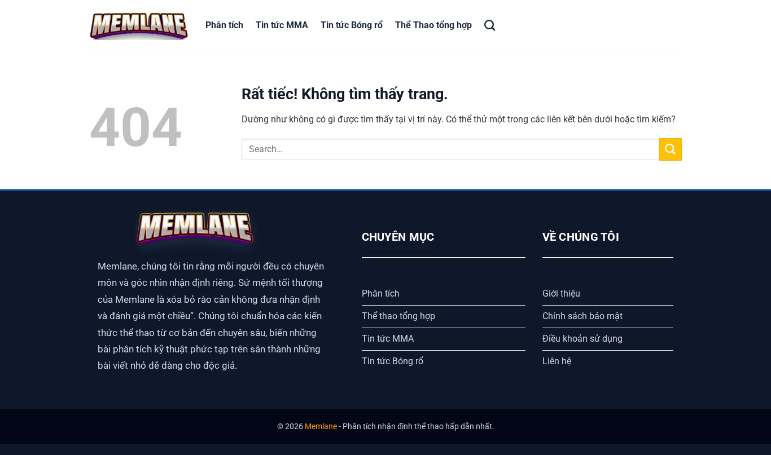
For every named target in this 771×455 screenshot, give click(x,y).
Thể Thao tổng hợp (433, 25)
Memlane (321, 426)
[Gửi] (670, 149)
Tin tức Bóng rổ (352, 25)
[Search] (489, 25)
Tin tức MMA (282, 25)
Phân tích (224, 25)
